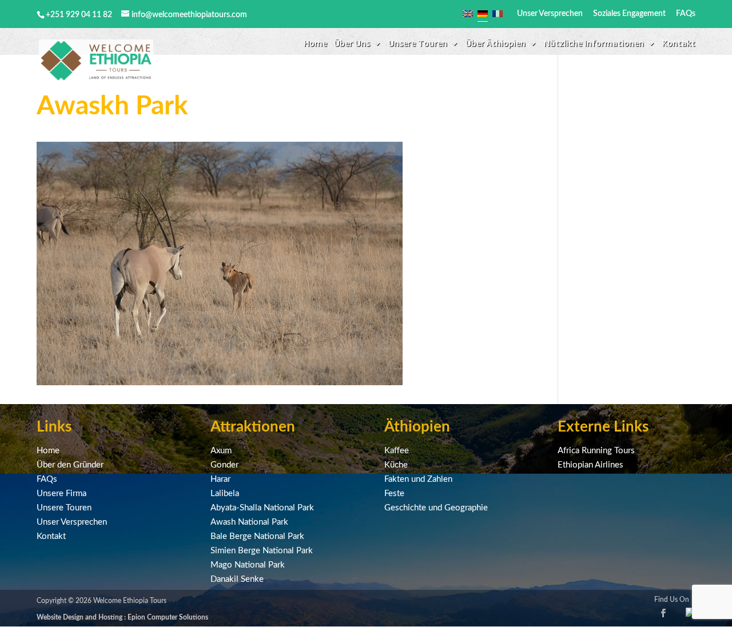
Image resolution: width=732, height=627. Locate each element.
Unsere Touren (64, 508)
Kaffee (396, 450)
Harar (220, 479)
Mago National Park (247, 565)
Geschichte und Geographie (436, 508)
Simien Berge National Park (261, 550)
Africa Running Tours (596, 450)
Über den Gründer (70, 465)
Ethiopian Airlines (590, 465)
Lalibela (224, 493)
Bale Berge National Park (257, 536)
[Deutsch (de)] (483, 14)
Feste (394, 493)
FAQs (685, 14)
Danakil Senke (237, 579)
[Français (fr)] (497, 14)
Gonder (224, 465)
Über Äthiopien (496, 44)
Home (315, 44)
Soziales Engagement (629, 14)
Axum (221, 450)
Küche (396, 465)
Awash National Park (249, 522)
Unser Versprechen (550, 14)
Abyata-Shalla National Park (262, 508)
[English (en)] (468, 14)
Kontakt (678, 44)
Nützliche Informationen (594, 44)
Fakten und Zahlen (418, 479)
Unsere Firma (61, 493)
